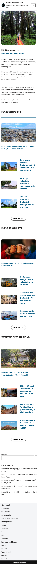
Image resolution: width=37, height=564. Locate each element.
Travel (3, 525)
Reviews (4, 532)
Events (3, 535)
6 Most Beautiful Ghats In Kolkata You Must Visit (27, 313)
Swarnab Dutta (21, 562)
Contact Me (5, 512)
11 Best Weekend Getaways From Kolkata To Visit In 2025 (27, 424)
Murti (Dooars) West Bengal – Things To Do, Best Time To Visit (18, 147)
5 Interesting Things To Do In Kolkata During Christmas (26, 281)
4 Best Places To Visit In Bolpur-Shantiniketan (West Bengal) (15, 373)
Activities (4, 528)
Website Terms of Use (9, 518)
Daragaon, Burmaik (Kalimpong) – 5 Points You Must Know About (27, 165)
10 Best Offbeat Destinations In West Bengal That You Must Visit (27, 391)
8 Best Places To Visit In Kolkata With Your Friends (17, 264)
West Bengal (6, 552)
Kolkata (4, 545)
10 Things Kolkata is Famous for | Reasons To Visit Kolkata (27, 183)
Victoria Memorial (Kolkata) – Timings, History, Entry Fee (27, 202)
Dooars (4, 549)
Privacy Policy (6, 515)
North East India (7, 559)
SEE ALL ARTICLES (18, 218)
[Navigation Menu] (33, 5)
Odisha (4, 555)
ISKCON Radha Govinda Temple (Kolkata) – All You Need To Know (27, 298)
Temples (4, 539)
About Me (5, 508)
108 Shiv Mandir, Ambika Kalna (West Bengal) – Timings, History (27, 408)
